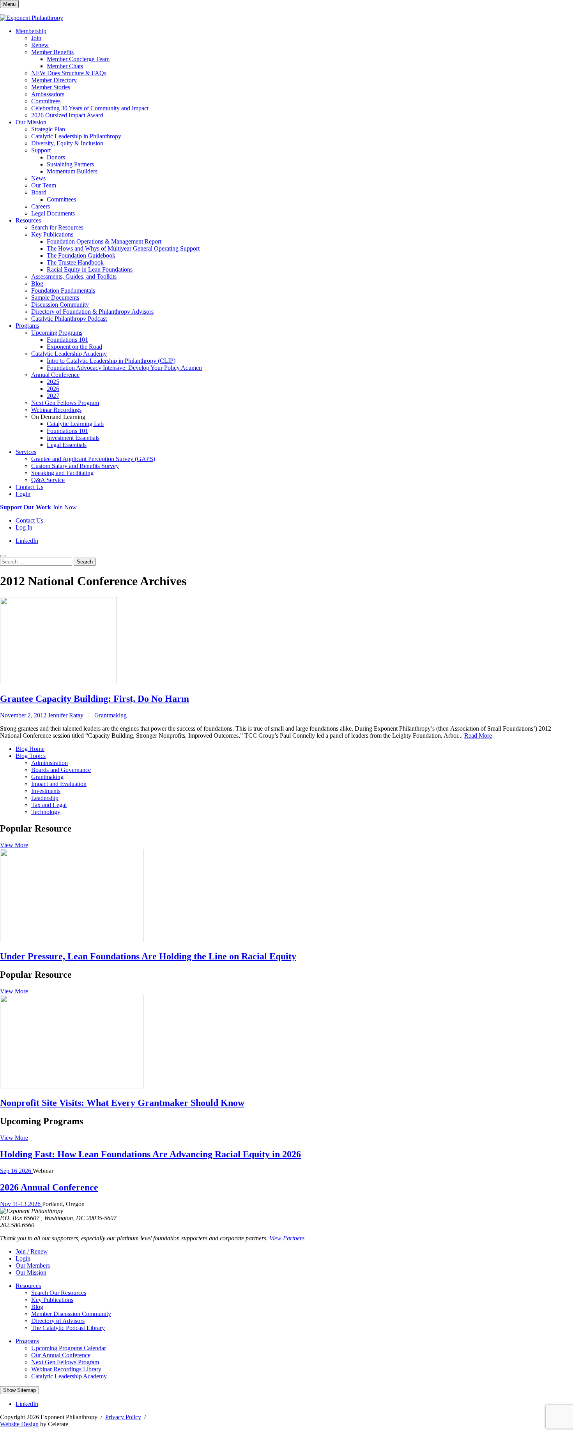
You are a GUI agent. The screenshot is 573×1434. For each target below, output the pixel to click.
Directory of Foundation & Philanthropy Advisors (92, 311)
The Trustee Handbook (75, 262)
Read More (478, 735)
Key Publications (52, 234)
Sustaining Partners (70, 164)
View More (14, 845)
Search (85, 562)
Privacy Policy (123, 1417)
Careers (40, 206)
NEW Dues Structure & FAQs (68, 73)
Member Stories (50, 87)
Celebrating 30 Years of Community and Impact (90, 108)
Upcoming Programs (56, 332)
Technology (45, 812)
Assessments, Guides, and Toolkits (74, 276)
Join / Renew (32, 1251)
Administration (49, 762)
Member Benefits (52, 52)
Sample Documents (55, 297)
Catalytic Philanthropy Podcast (69, 318)
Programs (27, 325)
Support (41, 150)
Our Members (33, 1265)
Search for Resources (57, 227)
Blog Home (30, 748)
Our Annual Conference (60, 1355)
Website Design (19, 1424)
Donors (56, 157)
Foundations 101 (67, 339)
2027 (53, 395)
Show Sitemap (19, 1390)
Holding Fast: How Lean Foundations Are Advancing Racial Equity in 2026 (150, 1154)
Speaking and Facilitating (62, 473)
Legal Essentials (67, 445)
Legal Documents (53, 213)
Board (38, 192)
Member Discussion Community (71, 1313)
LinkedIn (27, 540)
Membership (31, 31)
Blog (37, 283)
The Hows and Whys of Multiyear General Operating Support (123, 248)
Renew (40, 45)
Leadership (44, 798)
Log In (24, 527)
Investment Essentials (73, 437)
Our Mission (31, 122)
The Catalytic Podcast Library (68, 1328)
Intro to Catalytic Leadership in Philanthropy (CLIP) (111, 360)
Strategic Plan (48, 129)
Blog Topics (31, 755)
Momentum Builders (72, 171)
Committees (45, 101)
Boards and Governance (61, 769)
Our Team (43, 185)
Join (36, 38)
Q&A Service (48, 480)
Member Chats (65, 66)
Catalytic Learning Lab (75, 423)
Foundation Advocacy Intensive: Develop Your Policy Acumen (124, 367)
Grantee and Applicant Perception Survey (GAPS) (93, 459)
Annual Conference (55, 374)
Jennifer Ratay (65, 715)
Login (23, 494)
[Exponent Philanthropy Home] (31, 17)
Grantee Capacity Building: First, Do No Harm (94, 699)
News (38, 178)
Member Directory (54, 80)
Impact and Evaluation (59, 784)
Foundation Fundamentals (63, 290)
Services (26, 452)
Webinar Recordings (56, 409)
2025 (53, 381)
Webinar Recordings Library (66, 1369)
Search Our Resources (58, 1292)
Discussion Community (60, 304)
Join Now (65, 507)
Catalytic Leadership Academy (69, 353)
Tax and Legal (49, 805)
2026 (53, 388)
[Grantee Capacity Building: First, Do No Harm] (58, 682)
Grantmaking (110, 715)
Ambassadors (47, 94)
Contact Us (29, 487)
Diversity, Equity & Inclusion (67, 143)
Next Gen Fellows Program (65, 402)
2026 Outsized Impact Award (67, 115)
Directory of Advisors (58, 1320)
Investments (45, 791)
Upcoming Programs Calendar (68, 1348)
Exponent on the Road (74, 346)
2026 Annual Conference (49, 1187)
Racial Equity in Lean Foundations (90, 269)
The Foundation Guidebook (81, 255)
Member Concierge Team (78, 59)
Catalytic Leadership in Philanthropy (76, 136)
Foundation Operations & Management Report (104, 241)
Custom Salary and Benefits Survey (75, 466)
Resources (28, 220)
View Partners (286, 1238)
